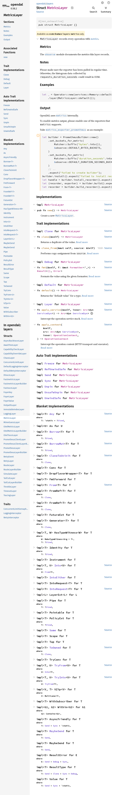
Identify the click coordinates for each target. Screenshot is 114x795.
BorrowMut (56, 443)
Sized (61, 420)
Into (57, 565)
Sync (48, 380)
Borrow (54, 431)
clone (45, 236)
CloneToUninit (60, 455)
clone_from (49, 248)
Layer (49, 304)
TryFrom (60, 665)
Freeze (49, 363)
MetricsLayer (54, 204)
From (52, 485)
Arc (85, 309)
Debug (49, 262)
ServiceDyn (44, 313)
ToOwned (55, 647)
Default (50, 285)
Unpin (49, 386)
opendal (17, 5)
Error (57, 270)
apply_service (51, 309)
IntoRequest (58, 589)
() (49, 270)
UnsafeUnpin (53, 392)
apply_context (51, 324)
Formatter (76, 267)
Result (41, 270)
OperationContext (65, 335)
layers (50, 3)
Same (52, 630)
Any (51, 414)
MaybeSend (56, 731)
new (50, 210)
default (47, 290)
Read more (82, 242)
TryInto (60, 677)
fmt (44, 267)
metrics (94, 38)
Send (48, 375)
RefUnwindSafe (55, 369)
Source (40, 11)
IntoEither (57, 577)
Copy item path (72, 7)
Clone (49, 231)
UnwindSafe (53, 398)
